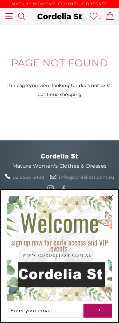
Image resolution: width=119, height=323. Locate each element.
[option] (59, 4)
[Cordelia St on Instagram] (50, 188)
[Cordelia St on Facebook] (63, 188)
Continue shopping (59, 94)
